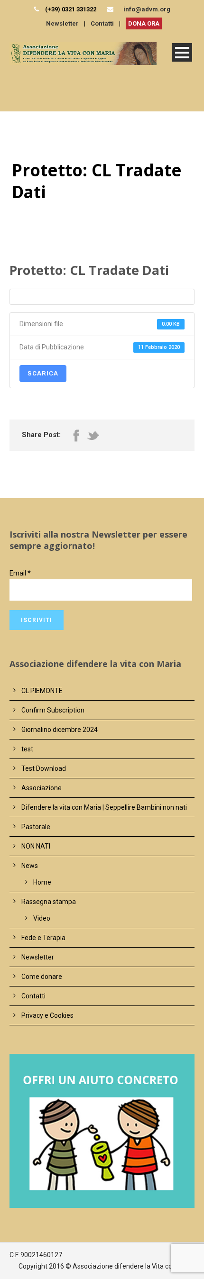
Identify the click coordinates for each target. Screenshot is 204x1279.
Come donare (41, 976)
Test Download (43, 768)
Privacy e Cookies (47, 1015)
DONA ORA (143, 23)
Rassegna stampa (48, 901)
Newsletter (62, 23)
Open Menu (182, 52)
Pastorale (35, 827)
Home (42, 882)
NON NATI (35, 846)
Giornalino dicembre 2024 (59, 729)
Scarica (43, 373)
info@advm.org (146, 9)
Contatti (102, 23)
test (27, 749)
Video (41, 918)
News (29, 865)
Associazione (41, 788)
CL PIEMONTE (42, 690)
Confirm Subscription (52, 710)
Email (20, 573)
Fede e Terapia (43, 937)
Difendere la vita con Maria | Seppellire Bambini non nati (104, 807)
